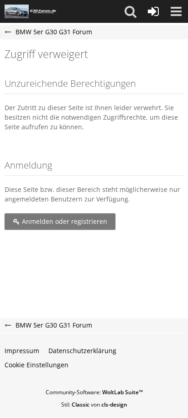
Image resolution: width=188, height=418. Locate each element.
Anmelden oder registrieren (63, 221)
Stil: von (94, 404)
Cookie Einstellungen (36, 364)
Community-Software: (94, 392)
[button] (130, 11)
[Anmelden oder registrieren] (153, 11)
